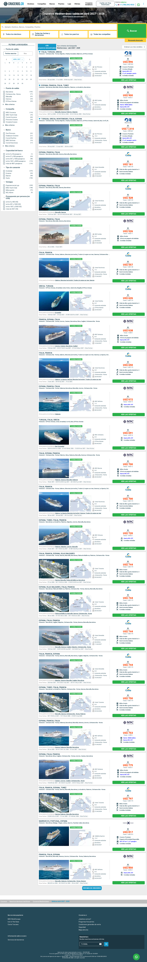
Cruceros (4, 901)
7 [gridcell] (13, 71)
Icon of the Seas (13, 922)
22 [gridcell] (18, 79)
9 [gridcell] (22, 71)
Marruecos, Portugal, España (53, 821)
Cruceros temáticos (89, 4)
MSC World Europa (14, 919)
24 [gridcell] (26, 79)
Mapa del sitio (83, 930)
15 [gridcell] (18, 75)
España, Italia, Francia (49, 620)
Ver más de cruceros (92, 888)
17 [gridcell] (26, 75)
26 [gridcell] (5, 83)
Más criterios (10, 104)
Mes (25, 53)
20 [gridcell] (9, 79)
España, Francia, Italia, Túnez (55, 85)
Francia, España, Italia (49, 319)
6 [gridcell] (9, 71)
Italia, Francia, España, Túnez (52, 788)
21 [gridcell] (14, 79)
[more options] (143, 4)
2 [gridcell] (22, 67)
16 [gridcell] (22, 75)
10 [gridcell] (26, 71)
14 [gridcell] (14, 75)
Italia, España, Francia (49, 453)
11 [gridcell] (31, 71)
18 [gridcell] (31, 75)
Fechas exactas (10, 53)
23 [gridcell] (22, 79)
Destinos (30, 4)
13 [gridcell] (9, 75)
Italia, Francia (45, 252)
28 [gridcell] (14, 83)
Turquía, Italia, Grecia (49, 420)
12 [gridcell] (5, 75)
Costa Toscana (13, 924)
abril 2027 (16, 59)
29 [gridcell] (18, 83)
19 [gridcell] (5, 79)
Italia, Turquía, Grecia (51, 52)
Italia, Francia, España (49, 654)
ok (106, 944)
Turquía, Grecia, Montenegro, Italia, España (61, 119)
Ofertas (77, 4)
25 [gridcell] (31, 79)
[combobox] (59, 27)
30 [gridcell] (22, 83)
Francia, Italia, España (49, 854)
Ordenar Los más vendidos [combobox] (133, 47)
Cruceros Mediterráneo (41, 901)
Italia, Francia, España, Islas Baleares (57, 553)
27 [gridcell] (9, 83)
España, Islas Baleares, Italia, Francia (57, 587)
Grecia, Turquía (46, 286)
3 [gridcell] (26, 67)
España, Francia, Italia (49, 152)
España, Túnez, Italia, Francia (52, 520)
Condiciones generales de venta (90, 924)
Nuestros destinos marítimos (20, 901)
